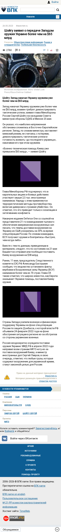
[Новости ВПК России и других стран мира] (9, 11)
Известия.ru (22, 26)
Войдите (9, 431)
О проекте (30, 465)
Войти (55, 2)
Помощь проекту (31, 474)
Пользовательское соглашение (20, 498)
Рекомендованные (30, 456)
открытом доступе (48, 381)
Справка (30, 460)
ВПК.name (39, 485)
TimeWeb (24, 511)
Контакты (30, 470)
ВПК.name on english (14, 494)
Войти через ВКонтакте (24, 438)
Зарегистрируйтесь (46, 428)
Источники (30, 451)
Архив (30, 446)
